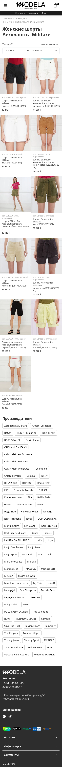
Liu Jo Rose (34, 547)
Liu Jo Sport (10, 554)
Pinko (26, 604)
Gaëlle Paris (43, 497)
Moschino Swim (27, 575)
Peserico (35, 597)
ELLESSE (43, 490)
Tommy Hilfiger (31, 633)
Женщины (20, 13)
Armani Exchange (41, 425)
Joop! (29, 518)
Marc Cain (27, 554)
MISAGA (8, 575)
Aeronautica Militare (15, 425)
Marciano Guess (13, 561)
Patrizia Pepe (48, 590)
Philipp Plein (11, 604)
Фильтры (39, 51)
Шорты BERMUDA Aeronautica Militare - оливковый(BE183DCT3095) (15, 225)
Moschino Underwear (16, 583)
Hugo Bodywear (29, 511)
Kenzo (35, 533)
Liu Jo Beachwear (13, 547)
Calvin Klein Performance (18, 454)
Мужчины (33, 13)
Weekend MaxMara (45, 654)
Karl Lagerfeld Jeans (15, 533)
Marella (31, 561)
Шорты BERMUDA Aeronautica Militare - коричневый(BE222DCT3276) (46, 163)
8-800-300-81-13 (12, 687)
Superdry (50, 626)
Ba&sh (7, 432)
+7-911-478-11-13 (13, 683)
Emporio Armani (13, 497)
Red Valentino (40, 611)
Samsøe (45, 618)
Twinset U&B (35, 647)
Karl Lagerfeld (49, 525)
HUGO (40, 504)
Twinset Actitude (13, 647)
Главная (7, 18)
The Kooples (11, 633)
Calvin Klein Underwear (17, 468)
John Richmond (12, 518)
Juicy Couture (11, 525)
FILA (29, 497)
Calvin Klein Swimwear (16, 461)
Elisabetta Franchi (23, 490)
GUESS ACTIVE (24, 504)
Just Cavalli (30, 525)
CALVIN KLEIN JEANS (15, 447)
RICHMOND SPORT (26, 618)
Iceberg (47, 511)
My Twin (37, 583)
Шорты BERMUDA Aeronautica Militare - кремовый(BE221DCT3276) (46, 103)
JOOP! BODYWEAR (47, 518)
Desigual (31, 475)
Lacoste (47, 533)
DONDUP (27, 483)
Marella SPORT (12, 568)
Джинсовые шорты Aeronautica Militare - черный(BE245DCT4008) (14, 345)
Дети (43, 13)
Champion (41, 468)
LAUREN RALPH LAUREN (17, 540)
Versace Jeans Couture (16, 654)
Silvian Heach (32, 626)
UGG (49, 647)
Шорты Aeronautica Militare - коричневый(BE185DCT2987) (46, 286)
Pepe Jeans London (14, 597)
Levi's (39, 540)
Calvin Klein (32, 440)
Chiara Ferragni (12, 475)
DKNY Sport (10, 483)
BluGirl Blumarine (26, 432)
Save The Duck (12, 626)
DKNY (44, 475)
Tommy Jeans (11, 640)
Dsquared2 (43, 483)
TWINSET (49, 640)
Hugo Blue (10, 511)
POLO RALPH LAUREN (16, 611)
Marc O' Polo (45, 554)
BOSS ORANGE (12, 440)
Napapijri (9, 590)
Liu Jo (50, 540)
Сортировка (10, 51)
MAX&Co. (31, 568)
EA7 (6, 490)
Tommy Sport (31, 640)
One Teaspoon (28, 590)
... (33, 18)
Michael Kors (48, 568)
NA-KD (51, 583)
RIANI (7, 618)
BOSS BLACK (48, 432)
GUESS (8, 504)
